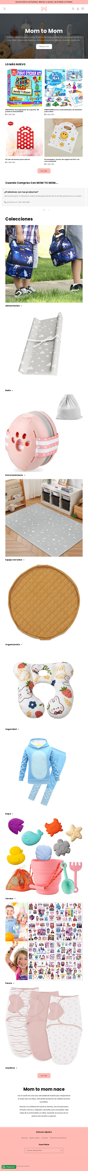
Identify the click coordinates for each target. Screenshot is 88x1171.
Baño (8, 390)
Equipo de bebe (13, 559)
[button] (4, 8)
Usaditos (10, 1068)
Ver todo (44, 171)
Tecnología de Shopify (23, 1166)
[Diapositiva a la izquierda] (39, 210)
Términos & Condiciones (58, 1138)
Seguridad (11, 729)
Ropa (8, 814)
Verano (9, 898)
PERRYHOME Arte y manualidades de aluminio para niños (63, 111)
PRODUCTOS (44, 46)
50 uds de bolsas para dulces (17, 159)
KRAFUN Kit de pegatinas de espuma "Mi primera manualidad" (22, 111)
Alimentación (12, 305)
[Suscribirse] (60, 1150)
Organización (12, 644)
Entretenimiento (14, 475)
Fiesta (8, 983)
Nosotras (24, 1138)
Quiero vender (35, 1138)
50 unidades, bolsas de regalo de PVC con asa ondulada (61, 160)
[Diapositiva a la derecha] (48, 210)
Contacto (45, 1138)
